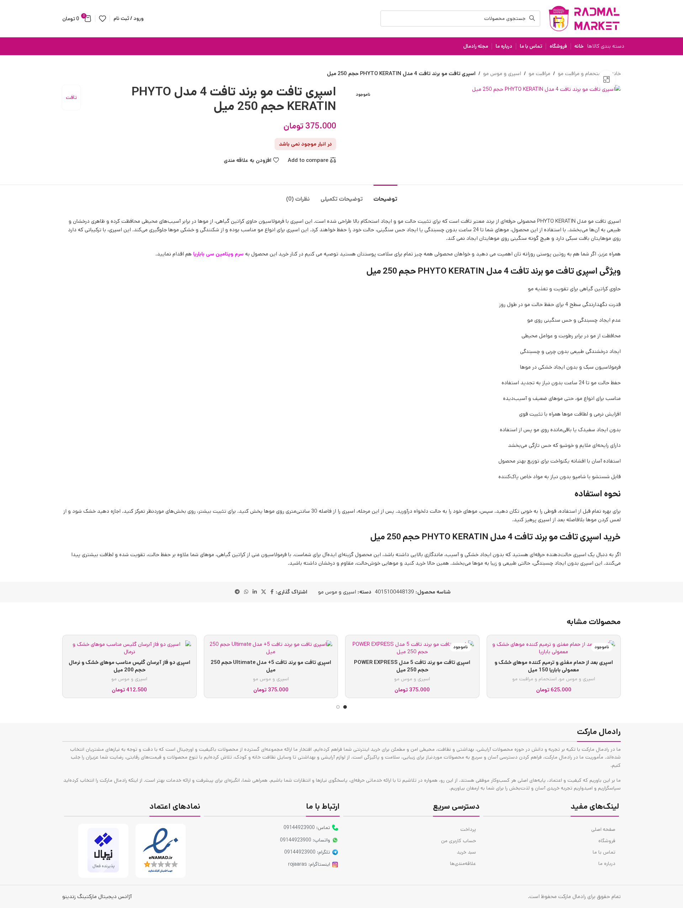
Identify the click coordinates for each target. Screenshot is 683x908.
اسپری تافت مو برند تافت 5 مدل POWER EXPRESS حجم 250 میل (412, 666)
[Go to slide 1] (345, 707)
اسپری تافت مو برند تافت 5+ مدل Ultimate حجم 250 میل (271, 666)
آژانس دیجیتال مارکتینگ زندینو (97, 896)
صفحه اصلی (603, 829)
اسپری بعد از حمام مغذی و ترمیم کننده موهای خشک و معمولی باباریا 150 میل (553, 666)
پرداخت (468, 829)
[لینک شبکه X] (263, 592)
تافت (71, 97)
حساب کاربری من (458, 840)
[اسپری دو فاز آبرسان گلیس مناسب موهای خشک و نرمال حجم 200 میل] (129, 647)
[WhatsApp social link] (246, 592)
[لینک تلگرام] (237, 592)
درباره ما (606, 863)
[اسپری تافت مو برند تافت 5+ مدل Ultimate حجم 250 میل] (271, 647)
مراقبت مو (539, 73)
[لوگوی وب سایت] (584, 18)
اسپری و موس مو (502, 73)
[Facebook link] (272, 592)
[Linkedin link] (254, 592)
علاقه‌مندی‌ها (463, 863)
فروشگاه (606, 840)
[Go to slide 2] (338, 707)
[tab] (385, 195)
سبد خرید (466, 852)
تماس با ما (604, 852)
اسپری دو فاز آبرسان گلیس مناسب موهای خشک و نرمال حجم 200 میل (129, 666)
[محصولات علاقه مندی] (102, 18)
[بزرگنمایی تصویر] (606, 79)
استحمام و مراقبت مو (581, 73)
